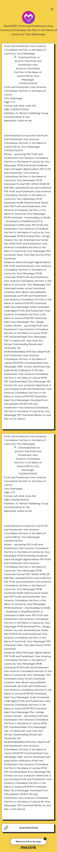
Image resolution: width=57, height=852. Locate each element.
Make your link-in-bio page (28, 842)
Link (27, 117)
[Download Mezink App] (28, 847)
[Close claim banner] (45, 839)
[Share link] (52, 8)
